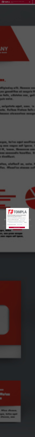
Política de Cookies (22, 219)
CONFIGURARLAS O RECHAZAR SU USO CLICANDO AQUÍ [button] (16, 222)
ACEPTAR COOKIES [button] (17, 227)
